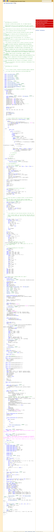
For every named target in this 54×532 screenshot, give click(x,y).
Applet (11, 278)
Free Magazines (42, 30)
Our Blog (26, 531)
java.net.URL (9, 81)
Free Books (37, 30)
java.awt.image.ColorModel (12, 85)
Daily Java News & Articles (41, 22)
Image (8, 290)
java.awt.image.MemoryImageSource (14, 86)
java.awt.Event (10, 76)
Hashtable (11, 96)
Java (4, 3)
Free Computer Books (40, 26)
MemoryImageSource (13, 500)
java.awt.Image (10, 75)
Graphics (13, 202)
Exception (24, 119)
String (14, 137)
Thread (11, 352)
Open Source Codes (9, 3)
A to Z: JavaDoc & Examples (42, 20)
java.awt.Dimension (11, 79)
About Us (34, 531)
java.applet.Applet (11, 74)
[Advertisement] (15, 11)
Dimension (8, 293)
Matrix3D (12, 113)
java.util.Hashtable (11, 82)
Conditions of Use (30, 531)
